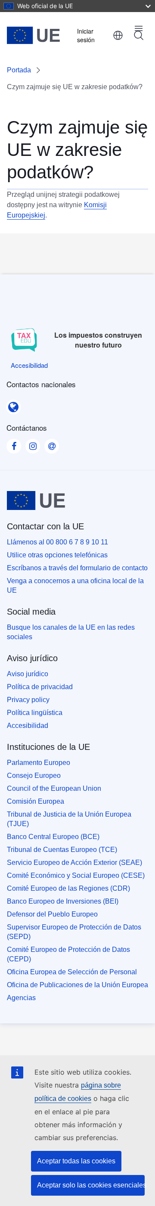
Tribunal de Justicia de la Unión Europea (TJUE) (69, 819)
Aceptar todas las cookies (76, 1161)
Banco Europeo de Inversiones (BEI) (62, 901)
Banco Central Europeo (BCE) (53, 836)
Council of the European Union (54, 788)
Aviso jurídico (27, 674)
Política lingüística (34, 712)
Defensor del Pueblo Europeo (52, 914)
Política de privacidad (40, 686)
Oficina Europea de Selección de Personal (72, 972)
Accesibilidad (27, 725)
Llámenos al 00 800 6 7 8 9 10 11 (57, 542)
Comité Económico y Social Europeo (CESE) (76, 875)
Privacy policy (28, 699)
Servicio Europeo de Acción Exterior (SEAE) (74, 862)
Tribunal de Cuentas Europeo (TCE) (62, 849)
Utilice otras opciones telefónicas (57, 555)
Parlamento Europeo (38, 762)
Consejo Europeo (34, 775)
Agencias (21, 997)
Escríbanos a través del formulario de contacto (77, 568)
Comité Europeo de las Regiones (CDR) (68, 888)
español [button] (117, 35)
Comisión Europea (35, 801)
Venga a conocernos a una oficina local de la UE (75, 585)
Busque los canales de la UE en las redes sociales (71, 632)
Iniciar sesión (86, 35)
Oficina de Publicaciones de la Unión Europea (77, 984)
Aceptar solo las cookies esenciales (91, 1185)
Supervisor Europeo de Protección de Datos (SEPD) (74, 931)
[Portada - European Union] (33, 35)
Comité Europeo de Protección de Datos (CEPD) (68, 954)
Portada (19, 70)
